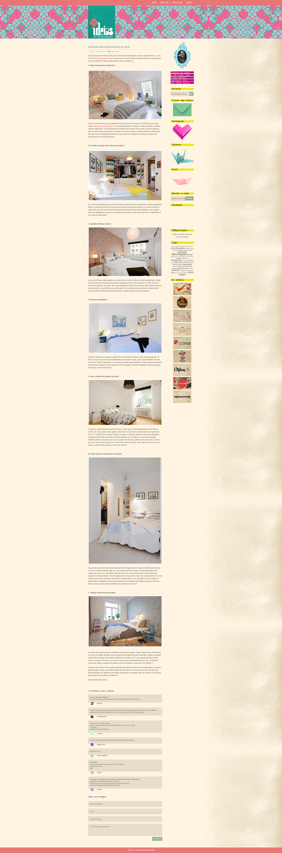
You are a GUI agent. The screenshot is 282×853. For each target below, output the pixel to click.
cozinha (182, 252)
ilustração (185, 260)
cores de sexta (187, 250)
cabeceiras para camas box (104, 126)
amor (177, 246)
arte (173, 248)
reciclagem (182, 270)
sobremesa (179, 273)
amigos (174, 246)
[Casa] (182, 362)
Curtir (123, 685)
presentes (188, 266)
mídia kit (189, 2)
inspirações (89, 685)
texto (191, 272)
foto (188, 258)
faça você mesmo (188, 256)
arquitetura (189, 246)
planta (179, 266)
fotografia (176, 260)
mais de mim (184, 262)
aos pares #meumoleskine (160, 685)
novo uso (177, 264)
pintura (175, 266)
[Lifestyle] (182, 322)
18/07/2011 (102, 51)
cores (180, 250)
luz (172, 262)
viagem (182, 274)
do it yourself (178, 256)
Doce (172, 256)
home (154, 2)
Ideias (92, 51)
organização (186, 264)
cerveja (191, 248)
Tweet (127, 685)
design (190, 254)
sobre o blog (177, 2)
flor (181, 258)
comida (175, 250)
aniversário (183, 246)
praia (183, 266)
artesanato (180, 248)
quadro (190, 268)
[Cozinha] (182, 295)
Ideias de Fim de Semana (101, 22)
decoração (179, 254)
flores (185, 258)
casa (187, 248)
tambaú (185, 273)
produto (174, 268)
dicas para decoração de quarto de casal (109, 47)
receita (175, 270)
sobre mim (164, 2)
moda (191, 262)
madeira (176, 262)
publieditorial (182, 268)
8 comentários (114, 51)
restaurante (190, 270)
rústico (173, 273)
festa (178, 258)
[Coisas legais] (182, 389)
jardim (191, 260)
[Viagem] (182, 402)
